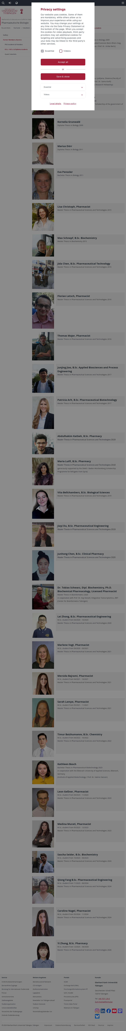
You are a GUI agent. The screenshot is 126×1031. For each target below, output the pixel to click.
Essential (49, 51)
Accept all (63, 62)
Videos (67, 51)
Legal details (55, 103)
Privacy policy (70, 103)
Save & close (63, 76)
